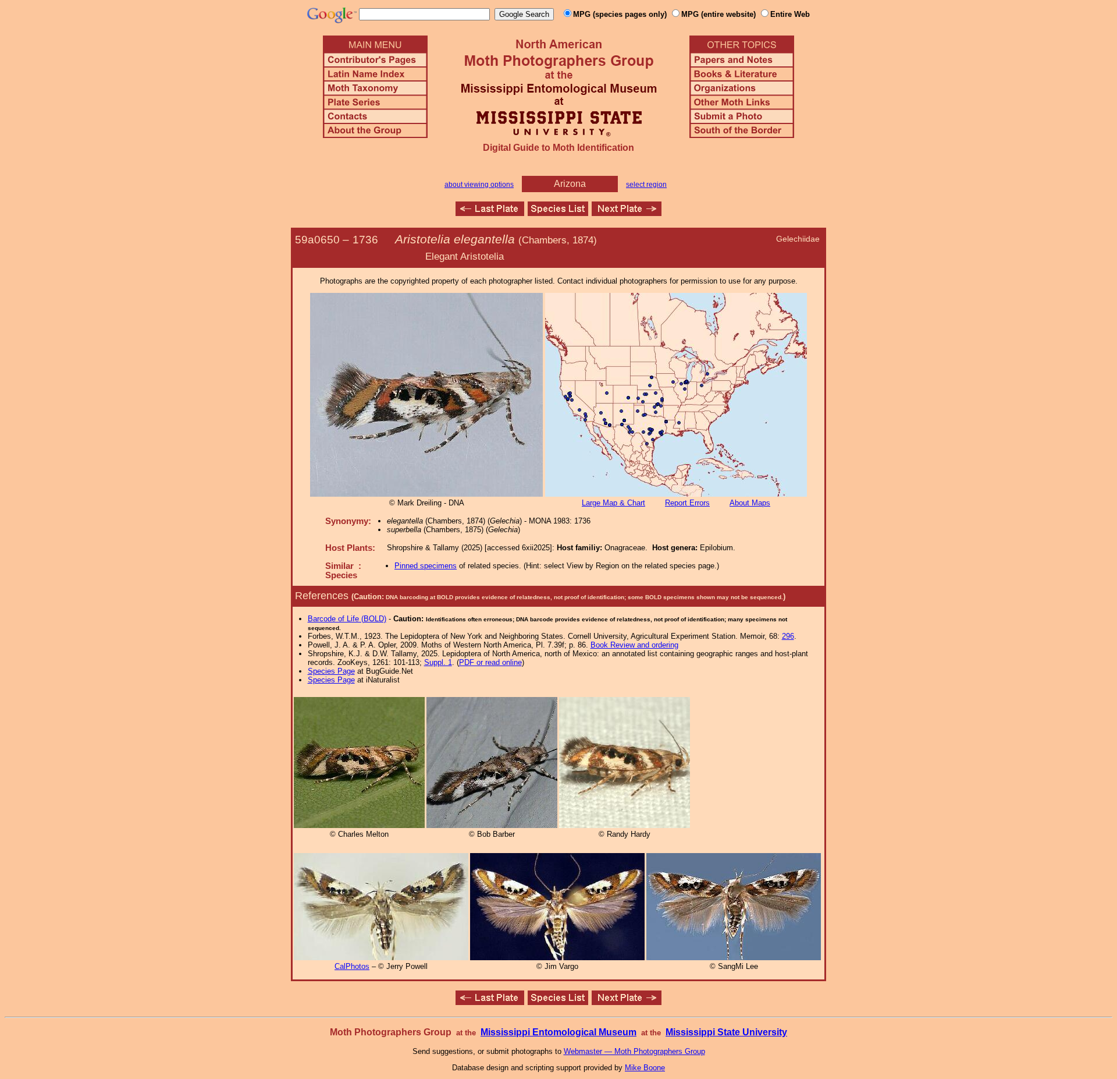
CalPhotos (352, 966)
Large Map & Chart (613, 502)
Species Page (331, 671)
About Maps (750, 502)
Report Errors (687, 502)
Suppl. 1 (438, 662)
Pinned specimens (425, 565)
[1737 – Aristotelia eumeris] (626, 213)
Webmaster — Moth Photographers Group (634, 1051)
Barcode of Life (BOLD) (347, 618)
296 (788, 636)
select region (646, 185)
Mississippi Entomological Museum (558, 1032)
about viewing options (479, 185)
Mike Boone (645, 1067)
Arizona (570, 184)
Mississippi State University (726, 1032)
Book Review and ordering (634, 645)
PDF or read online (490, 662)
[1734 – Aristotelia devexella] (490, 213)
